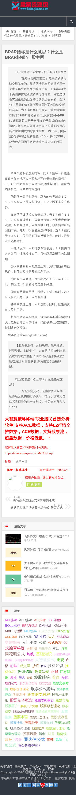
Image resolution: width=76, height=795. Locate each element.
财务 (51, 734)
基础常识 (28, 31)
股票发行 (19, 694)
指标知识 (55, 666)
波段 (13, 677)
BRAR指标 (29, 625)
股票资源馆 (38, 8)
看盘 (56, 677)
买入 (51, 637)
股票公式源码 (43, 689)
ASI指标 (40, 620)
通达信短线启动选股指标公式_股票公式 (37, 506)
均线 (30, 654)
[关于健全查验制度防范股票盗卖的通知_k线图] (13, 565)
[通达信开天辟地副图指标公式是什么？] (13, 592)
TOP (51, 769)
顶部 (50, 740)
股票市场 (62, 700)
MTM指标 (30, 631)
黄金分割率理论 (29, 745)
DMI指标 (45, 625)
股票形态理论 (50, 706)
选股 (18, 740)
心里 (14, 666)
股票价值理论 (19, 689)
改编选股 (25, 672)
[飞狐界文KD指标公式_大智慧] (13, 539)
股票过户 (38, 728)
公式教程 (55, 642)
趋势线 (62, 734)
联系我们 (21, 766)
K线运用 (60, 625)
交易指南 (12, 642)
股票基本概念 (21, 700)
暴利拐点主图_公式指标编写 (42, 576)
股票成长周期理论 (47, 711)
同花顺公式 (15, 654)
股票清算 (16, 723)
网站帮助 (64, 766)
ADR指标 (25, 620)
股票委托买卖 (44, 700)
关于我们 (6, 766)
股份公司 (11, 683)
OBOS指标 (47, 631)
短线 (65, 677)
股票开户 (11, 706)
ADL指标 (11, 620)
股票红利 (46, 723)
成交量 (25, 666)
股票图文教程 (38, 694)
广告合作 (35, 766)
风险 (59, 740)
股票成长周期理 (23, 711)
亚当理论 (63, 637)
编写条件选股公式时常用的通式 (34, 499)
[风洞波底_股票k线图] (13, 552)
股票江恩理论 (39, 717)
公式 (42, 643)
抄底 (35, 666)
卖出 (56, 648)
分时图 (32, 648)
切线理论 (45, 648)
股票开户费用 (29, 706)
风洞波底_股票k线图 (37, 549)
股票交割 (45, 683)
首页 (13, 31)
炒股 (29, 677)
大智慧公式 (45, 660)
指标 (43, 666)
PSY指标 (25, 637)
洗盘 (22, 677)
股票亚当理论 (28, 683)
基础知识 (44, 654)
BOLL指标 (12, 625)
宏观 (60, 660)
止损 (54, 672)
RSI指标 (40, 637)
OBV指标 (63, 631)
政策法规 (42, 672)
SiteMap (39, 769)
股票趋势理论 (20, 728)
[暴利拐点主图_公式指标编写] (13, 579)
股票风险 (30, 734)
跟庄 (8, 740)
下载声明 (50, 766)
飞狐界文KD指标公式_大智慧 (43, 536)
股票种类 (31, 723)
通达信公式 (34, 739)
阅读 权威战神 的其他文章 (34, 484)
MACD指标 (13, 631)
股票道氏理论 (55, 728)
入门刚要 (29, 642)
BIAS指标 (54, 620)
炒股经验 (42, 677)
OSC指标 (11, 637)
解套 (42, 734)
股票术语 (47, 31)
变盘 (65, 648)
